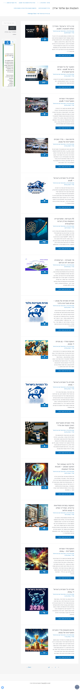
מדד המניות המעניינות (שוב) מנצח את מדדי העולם (65, 425)
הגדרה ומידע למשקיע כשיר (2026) (27, 2)
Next (29, 667)
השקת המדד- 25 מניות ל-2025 (65, 342)
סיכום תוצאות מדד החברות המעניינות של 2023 (63, 631)
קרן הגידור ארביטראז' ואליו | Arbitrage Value (39, 13)
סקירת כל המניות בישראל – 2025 (63, 383)
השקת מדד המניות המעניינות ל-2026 (66, 99)
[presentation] (39, 2)
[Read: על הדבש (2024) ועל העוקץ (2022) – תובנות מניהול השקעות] (36, 474)
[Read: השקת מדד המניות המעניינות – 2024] (36, 558)
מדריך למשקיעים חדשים (44, 8)
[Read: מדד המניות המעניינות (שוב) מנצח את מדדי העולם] (36, 433)
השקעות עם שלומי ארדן (65, 8)
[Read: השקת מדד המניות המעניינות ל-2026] (36, 105)
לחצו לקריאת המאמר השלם (65, 56)
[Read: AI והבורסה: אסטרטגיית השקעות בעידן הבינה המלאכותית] (36, 229)
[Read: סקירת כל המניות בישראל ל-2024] (36, 599)
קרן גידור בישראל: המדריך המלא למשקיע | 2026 (63, 27)
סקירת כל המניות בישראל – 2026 (63, 179)
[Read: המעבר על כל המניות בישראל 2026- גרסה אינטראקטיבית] (36, 73)
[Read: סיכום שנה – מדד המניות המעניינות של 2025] (36, 145)
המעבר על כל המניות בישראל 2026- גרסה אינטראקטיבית (65, 69)
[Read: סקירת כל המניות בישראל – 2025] (36, 392)
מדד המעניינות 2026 (11, 2)
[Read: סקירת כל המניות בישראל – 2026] (36, 188)
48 (49, 667)
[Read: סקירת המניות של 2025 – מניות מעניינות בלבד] (36, 311)
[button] (77, 687)
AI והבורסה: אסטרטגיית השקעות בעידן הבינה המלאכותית (64, 221)
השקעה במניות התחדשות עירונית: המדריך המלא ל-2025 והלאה (64, 508)
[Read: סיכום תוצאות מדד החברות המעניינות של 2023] (36, 640)
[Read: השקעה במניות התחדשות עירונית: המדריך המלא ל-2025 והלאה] (36, 515)
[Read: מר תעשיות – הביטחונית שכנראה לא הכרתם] (36, 264)
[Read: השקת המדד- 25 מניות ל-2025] (36, 347)
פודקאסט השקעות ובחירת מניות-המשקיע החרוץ (25, 8)
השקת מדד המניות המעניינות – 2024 (66, 549)
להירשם (12, 28)
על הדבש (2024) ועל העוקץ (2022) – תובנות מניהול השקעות (64, 466)
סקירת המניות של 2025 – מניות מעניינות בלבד (64, 302)
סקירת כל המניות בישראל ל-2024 (63, 590)
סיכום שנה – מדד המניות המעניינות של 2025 (64, 140)
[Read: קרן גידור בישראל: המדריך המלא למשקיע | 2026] (36, 31)
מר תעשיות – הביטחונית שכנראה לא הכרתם (64, 261)
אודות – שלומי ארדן (45, 2)
